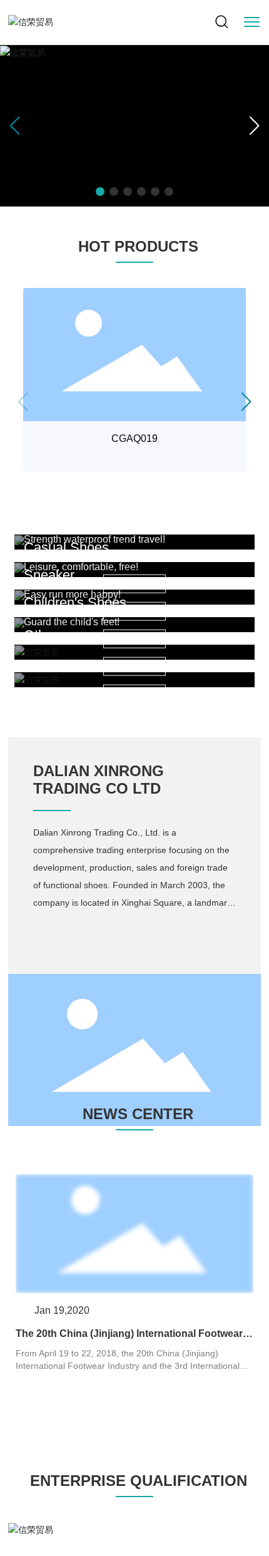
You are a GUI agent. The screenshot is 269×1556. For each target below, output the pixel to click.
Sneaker (49, 575)
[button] (100, 191)
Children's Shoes (75, 602)
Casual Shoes (66, 547)
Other (41, 635)
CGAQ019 (134, 438)
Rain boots (56, 520)
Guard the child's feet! (71, 622)
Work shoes (60, 492)
